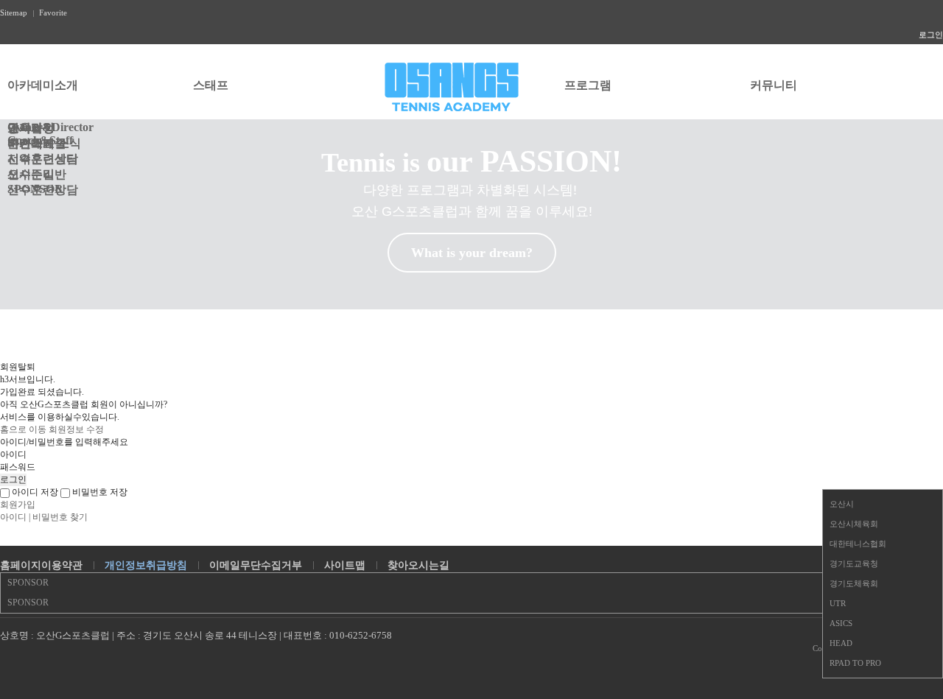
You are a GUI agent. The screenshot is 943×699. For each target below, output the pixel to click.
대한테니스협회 (858, 543)
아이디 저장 (34, 492)
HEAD (841, 643)
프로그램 (587, 85)
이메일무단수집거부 (255, 565)
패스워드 (17, 467)
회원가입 (17, 504)
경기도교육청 (854, 563)
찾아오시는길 (418, 565)
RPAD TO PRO (855, 662)
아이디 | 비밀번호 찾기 (44, 517)
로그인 (931, 34)
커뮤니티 (773, 85)
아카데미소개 (42, 85)
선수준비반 (36, 174)
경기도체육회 (854, 583)
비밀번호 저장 (98, 492)
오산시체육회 (854, 523)
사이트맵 (344, 565)
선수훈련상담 (42, 158)
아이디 (13, 454)
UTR (838, 603)
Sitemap (13, 12)
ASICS (841, 623)
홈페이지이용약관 (41, 565)
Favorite (53, 12)
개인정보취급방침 (146, 565)
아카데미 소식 (44, 143)
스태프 (210, 85)
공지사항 (31, 128)
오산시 (842, 503)
